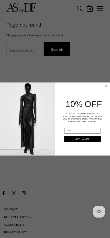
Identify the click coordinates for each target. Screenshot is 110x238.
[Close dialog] (106, 86)
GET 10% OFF (82, 139)
